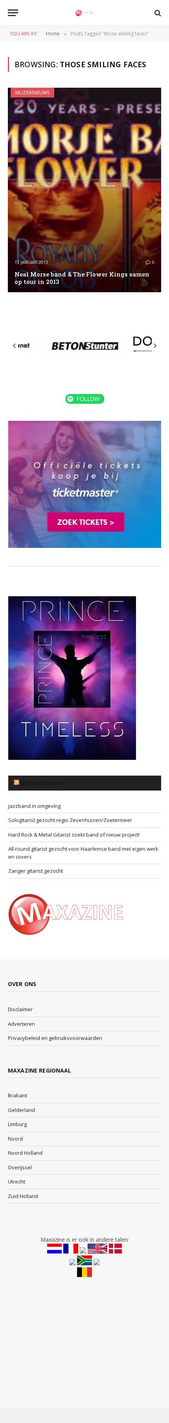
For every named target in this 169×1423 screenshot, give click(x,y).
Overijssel (20, 1167)
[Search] (157, 13)
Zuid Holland (23, 1196)
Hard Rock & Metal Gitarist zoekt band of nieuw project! (74, 834)
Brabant (17, 1095)
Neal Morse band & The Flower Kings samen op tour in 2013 (82, 278)
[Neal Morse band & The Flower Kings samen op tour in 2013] (84, 190)
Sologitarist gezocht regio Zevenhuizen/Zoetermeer (70, 820)
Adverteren (21, 1023)
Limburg (17, 1124)
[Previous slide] (14, 346)
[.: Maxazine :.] (84, 13)
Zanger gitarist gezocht (35, 870)
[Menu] (13, 13)
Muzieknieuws (32, 92)
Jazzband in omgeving (34, 805)
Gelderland (21, 1109)
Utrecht (16, 1181)
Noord (15, 1138)
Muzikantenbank (43, 783)
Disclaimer (20, 1009)
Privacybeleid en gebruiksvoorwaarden (55, 1037)
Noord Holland (25, 1152)
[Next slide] (155, 346)
